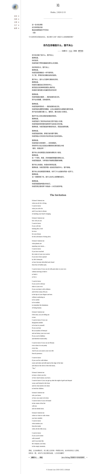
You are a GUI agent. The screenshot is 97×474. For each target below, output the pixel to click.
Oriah (70, 51)
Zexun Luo (52, 469)
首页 (15, 16)
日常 (15, 22)
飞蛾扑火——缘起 (37, 457)
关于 (15, 25)
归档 (15, 19)
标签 (15, 28)
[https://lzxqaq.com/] (15, 9)
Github (67, 469)
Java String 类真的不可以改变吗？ (73, 457)
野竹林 (80, 51)
